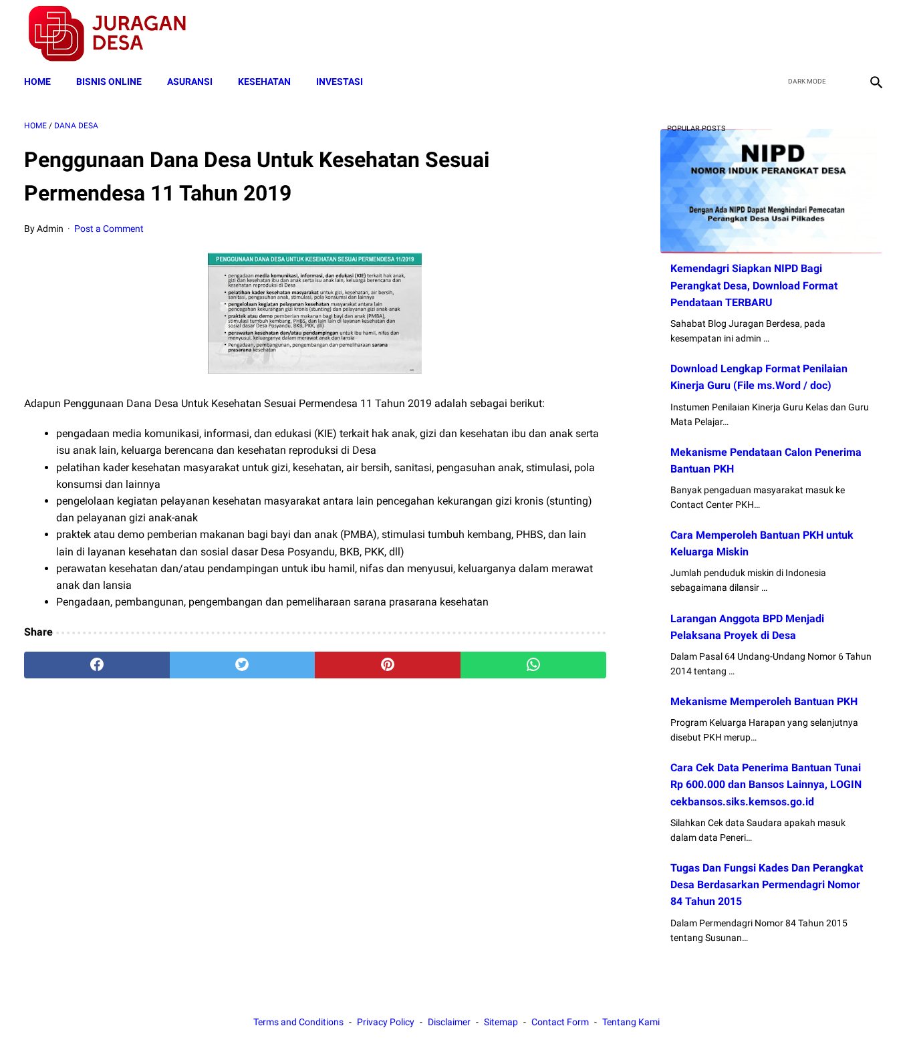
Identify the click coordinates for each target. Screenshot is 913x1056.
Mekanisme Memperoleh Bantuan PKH (764, 701)
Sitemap (501, 1022)
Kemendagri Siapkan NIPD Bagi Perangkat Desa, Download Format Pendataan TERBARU (753, 285)
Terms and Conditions (298, 1022)
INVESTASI (339, 81)
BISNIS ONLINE (109, 81)
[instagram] (874, 34)
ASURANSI (190, 81)
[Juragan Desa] (116, 34)
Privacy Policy (385, 1022)
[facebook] (780, 34)
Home (37, 81)
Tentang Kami (631, 1022)
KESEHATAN (264, 81)
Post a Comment (109, 228)
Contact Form (560, 1022)
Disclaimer (449, 1022)
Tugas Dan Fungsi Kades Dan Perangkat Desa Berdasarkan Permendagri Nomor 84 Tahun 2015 (766, 885)
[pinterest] (388, 665)
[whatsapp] (533, 665)
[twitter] (811, 34)
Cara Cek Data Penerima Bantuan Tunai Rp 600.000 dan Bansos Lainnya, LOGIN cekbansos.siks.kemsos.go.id (766, 784)
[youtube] (843, 34)
